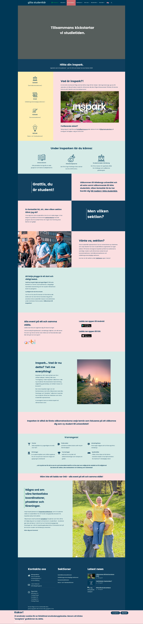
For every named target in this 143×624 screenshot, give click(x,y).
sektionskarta (49, 217)
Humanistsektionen (63, 580)
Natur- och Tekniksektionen (65, 582)
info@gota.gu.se (82, 129)
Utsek (35, 99)
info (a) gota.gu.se (36, 586)
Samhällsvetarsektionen (65, 575)
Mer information (19, 622)
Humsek (35, 114)
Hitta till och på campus (103, 587)
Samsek (35, 82)
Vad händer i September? (104, 581)
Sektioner (99, 258)
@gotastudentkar (106, 129)
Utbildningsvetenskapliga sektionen (68, 577)
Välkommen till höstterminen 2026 (105, 575)
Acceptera (115, 613)
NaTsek (35, 133)
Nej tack (124, 613)
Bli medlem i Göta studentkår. (104, 191)
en (108, 3)
